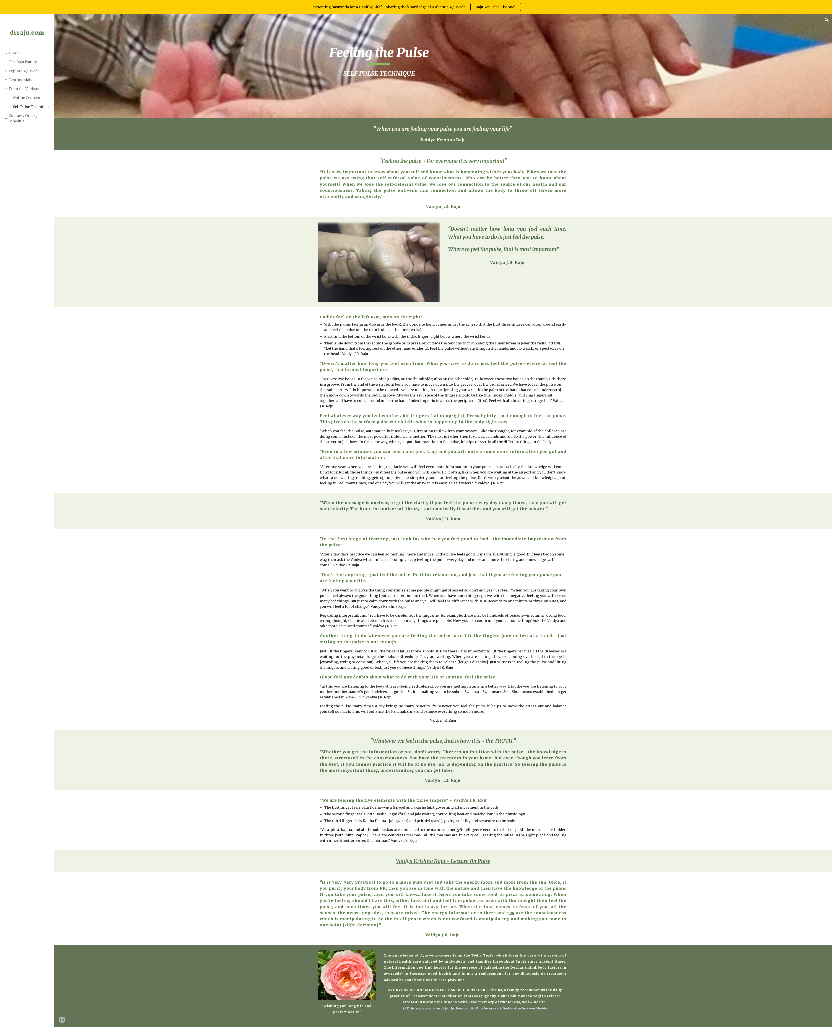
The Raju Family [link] (23, 62)
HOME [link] (14, 53)
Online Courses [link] (26, 97)
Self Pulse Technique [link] (31, 107)
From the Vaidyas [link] (24, 89)
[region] (416, 7)
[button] (827, 20)
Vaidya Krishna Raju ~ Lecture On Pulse (443, 861)
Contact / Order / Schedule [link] (23, 118)
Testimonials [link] (20, 80)
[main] (379, 66)
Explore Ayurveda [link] (24, 71)
